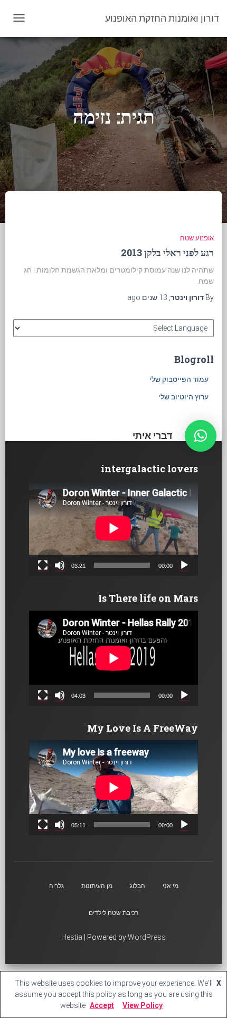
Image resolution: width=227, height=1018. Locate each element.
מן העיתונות (96, 886)
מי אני (170, 886)
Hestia (71, 937)
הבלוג (137, 886)
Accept (102, 1005)
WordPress (147, 937)
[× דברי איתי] (200, 436)
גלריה (56, 886)
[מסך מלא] (42, 565)
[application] (113, 528)
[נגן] (184, 565)
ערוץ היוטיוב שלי (183, 397)
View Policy (142, 1005)
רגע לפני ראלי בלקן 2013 (167, 252)
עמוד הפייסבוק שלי (179, 379)
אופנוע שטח (197, 238)
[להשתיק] (59, 565)
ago (147, 297)
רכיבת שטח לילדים (113, 913)
